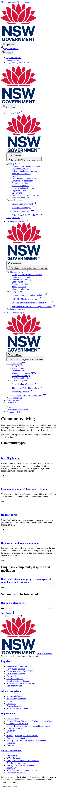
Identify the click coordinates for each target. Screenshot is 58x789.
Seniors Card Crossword (16, 666)
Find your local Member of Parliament (22, 760)
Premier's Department (15, 738)
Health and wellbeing (21, 185)
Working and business (17, 272)
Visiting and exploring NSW (24, 373)
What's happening (15, 363)
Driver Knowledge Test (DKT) (19, 671)
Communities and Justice (17, 723)
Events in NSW (18, 371)
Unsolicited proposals (15, 773)
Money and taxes (19, 286)
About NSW (17, 366)
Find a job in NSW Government (20, 765)
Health (9, 733)
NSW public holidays (21, 375)
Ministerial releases (14, 678)
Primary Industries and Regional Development (26, 740)
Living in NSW (14, 164)
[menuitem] (13, 57)
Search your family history (17, 681)
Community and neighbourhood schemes (24, 489)
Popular (5, 661)
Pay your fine (12, 676)
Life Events (17, 193)
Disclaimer (11, 703)
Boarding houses (10, 458)
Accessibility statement (16, 699)
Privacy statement (13, 706)
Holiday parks (9, 514)
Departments (8, 713)
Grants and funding (20, 183)
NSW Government (11, 750)
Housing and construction (23, 188)
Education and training (21, 173)
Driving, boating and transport (24, 171)
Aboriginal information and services (27, 166)
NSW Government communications (21, 770)
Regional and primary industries (25, 195)
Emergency (17, 176)
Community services (20, 169)
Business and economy (21, 277)
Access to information (15, 696)
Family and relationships (22, 181)
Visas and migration (20, 198)
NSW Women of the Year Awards (20, 683)
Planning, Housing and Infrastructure (22, 735)
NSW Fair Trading (44, 654)
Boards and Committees (16, 763)
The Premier (11, 756)
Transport (10, 743)
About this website (11, 691)
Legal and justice (19, 190)
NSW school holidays (21, 378)
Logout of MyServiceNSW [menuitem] (18, 62)
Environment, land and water (24, 178)
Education (10, 731)
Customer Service (14, 728)
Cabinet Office (12, 719)
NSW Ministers (13, 758)
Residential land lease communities (20, 543)
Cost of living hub (14, 686)
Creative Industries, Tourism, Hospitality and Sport (28, 726)
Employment (17, 282)
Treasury (10, 745)
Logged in (9, 53)
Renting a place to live (13, 602)
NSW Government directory (18, 708)
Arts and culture (18, 368)
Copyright (10, 701)
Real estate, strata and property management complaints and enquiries (26, 580)
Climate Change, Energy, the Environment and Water (29, 721)
